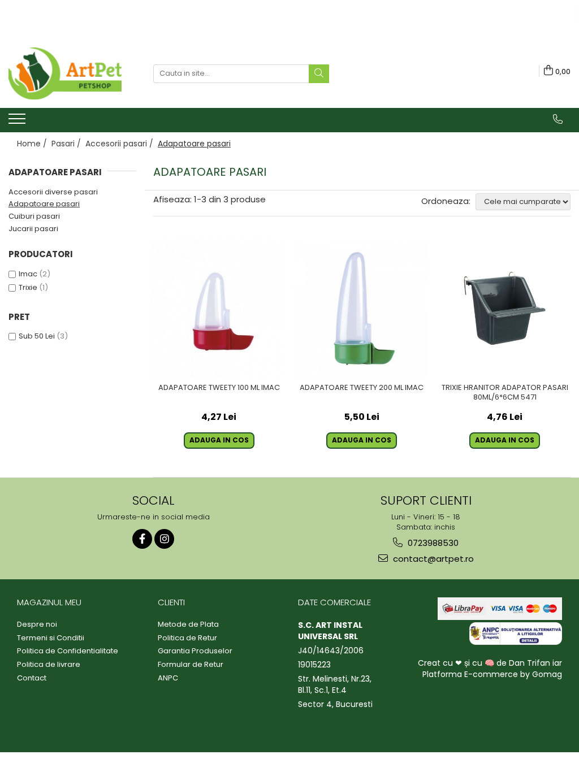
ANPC (168, 678)
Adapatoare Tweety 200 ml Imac (362, 388)
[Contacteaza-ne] (558, 119)
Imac (28, 273)
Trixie (28, 287)
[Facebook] (142, 539)
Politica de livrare (48, 665)
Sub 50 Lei (37, 336)
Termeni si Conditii (50, 638)
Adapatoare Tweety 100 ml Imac (219, 388)
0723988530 (432, 543)
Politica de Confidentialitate (67, 651)
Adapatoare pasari (44, 203)
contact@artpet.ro (432, 559)
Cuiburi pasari (34, 216)
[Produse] (18, 122)
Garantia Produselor (195, 651)
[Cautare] (319, 73)
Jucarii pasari (33, 228)
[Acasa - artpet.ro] (65, 73)
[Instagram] (164, 539)
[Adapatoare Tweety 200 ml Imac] (362, 308)
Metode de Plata (188, 624)
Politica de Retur (187, 638)
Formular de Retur (190, 665)
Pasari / (67, 143)
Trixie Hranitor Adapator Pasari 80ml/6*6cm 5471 (505, 392)
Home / (33, 143)
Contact (31, 678)
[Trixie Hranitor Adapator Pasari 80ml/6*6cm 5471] (504, 308)
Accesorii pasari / (120, 143)
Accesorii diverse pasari (53, 192)
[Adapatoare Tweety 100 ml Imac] (219, 308)
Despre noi (37, 624)
